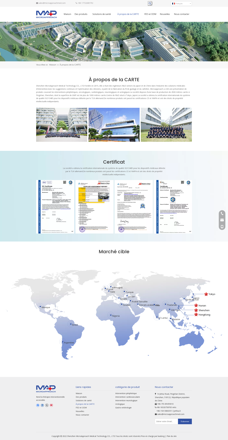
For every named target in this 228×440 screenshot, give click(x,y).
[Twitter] (46, 405)
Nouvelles (80, 411)
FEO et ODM (81, 407)
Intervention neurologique (126, 400)
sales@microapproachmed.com (52, 3)
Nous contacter (82, 415)
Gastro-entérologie (123, 407)
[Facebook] (37, 405)
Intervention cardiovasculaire (127, 397)
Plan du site (172, 436)
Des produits (81, 397)
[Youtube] (51, 405)
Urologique (120, 404)
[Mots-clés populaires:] (150, 3)
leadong (161, 436)
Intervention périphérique (126, 393)
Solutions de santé (84, 400)
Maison (79, 393)
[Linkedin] (42, 405)
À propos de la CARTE (85, 404)
